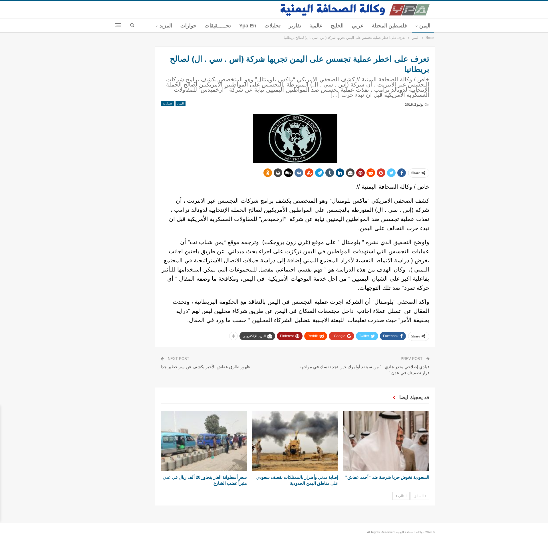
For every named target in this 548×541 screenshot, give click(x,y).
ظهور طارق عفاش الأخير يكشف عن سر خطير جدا (205, 366)
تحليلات (273, 26)
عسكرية (168, 103)
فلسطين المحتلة (389, 26)
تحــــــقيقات (218, 26)
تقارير (295, 26)
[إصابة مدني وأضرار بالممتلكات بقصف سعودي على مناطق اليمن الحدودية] (295, 441)
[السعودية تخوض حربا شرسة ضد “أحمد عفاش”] (386, 441)
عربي (358, 26)
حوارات (188, 26)
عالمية (316, 26)
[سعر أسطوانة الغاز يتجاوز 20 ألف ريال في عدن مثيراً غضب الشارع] (204, 441)
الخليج (337, 26)
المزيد (166, 26)
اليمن (424, 26)
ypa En (247, 26)
